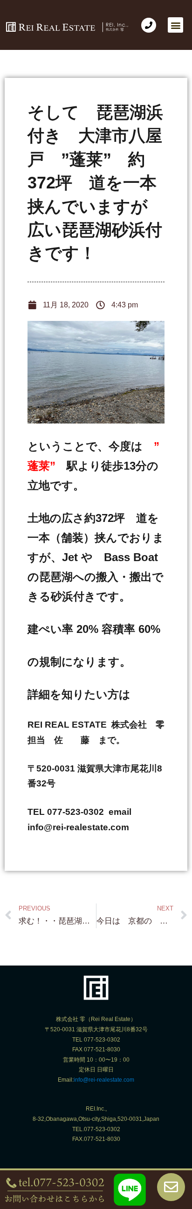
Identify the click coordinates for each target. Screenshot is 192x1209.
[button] (175, 25)
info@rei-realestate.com (104, 1080)
